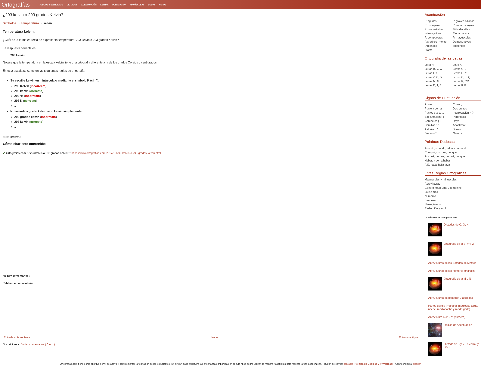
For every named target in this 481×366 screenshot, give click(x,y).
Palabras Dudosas (440, 142)
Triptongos (459, 45)
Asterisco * (431, 129)
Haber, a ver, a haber (437, 160)
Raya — (458, 120)
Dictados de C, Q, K (456, 224)
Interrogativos (433, 33)
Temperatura (30, 23)
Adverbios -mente (435, 41)
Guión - (457, 133)
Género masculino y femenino (443, 187)
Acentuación (435, 15)
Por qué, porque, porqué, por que (445, 156)
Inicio (214, 337)
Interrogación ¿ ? (463, 112)
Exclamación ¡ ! (434, 116)
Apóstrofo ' (459, 125)
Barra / (457, 129)
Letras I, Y (431, 73)
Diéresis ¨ (430, 133)
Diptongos (431, 45)
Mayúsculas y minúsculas (441, 179)
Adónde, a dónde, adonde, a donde (446, 148)
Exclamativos (461, 33)
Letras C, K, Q (461, 77)
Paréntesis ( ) (461, 116)
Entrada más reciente (17, 337)
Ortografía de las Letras (444, 58)
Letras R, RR (461, 81)
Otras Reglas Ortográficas (446, 173)
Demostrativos (462, 41)
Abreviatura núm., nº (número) (446, 316)
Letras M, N (432, 81)
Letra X (457, 64)
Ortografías (16, 5)
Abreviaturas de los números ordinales (451, 270)
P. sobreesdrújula (463, 25)
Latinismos (431, 191)
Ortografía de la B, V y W (459, 243)
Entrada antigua (408, 337)
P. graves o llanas (463, 21)
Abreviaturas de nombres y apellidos (450, 297)
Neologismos (433, 204)
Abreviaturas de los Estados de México (452, 262)
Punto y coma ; (434, 108)
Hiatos (429, 49)
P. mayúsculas (462, 37)
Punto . (429, 104)
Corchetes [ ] (432, 120)
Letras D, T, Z (433, 85)
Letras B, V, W (433, 68)
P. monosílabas (434, 29)
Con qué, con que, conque (441, 152)
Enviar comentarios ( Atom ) (37, 344)
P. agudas (431, 21)
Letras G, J (460, 68)
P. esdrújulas (432, 25)
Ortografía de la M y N (457, 278)
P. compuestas (434, 37)
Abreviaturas (432, 183)
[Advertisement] (391, 44)
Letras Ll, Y (460, 73)
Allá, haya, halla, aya (437, 164)
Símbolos (9, 23)
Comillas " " (432, 125)
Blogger (416, 363)
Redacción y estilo (436, 208)
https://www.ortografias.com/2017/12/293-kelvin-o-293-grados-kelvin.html (116, 153)
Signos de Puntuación (442, 98)
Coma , (457, 104)
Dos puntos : (460, 108)
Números (430, 196)
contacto (348, 363)
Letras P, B (459, 85)
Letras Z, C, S (433, 77)
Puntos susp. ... (434, 112)
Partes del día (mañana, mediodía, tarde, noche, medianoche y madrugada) (453, 307)
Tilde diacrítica (461, 29)
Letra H (429, 64)
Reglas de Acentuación (458, 324)
